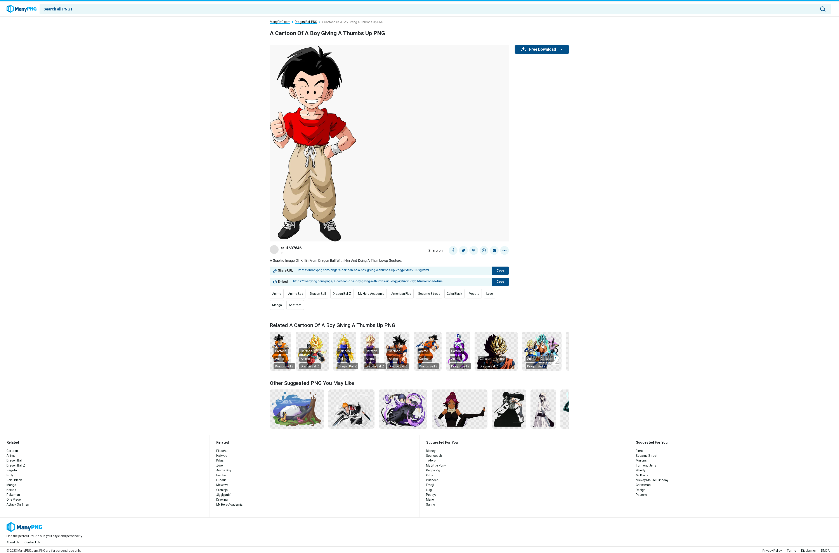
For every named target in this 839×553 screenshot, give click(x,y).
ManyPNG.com (280, 22)
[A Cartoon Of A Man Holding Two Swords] (351, 409)
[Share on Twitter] (463, 250)
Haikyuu (221, 455)
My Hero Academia (371, 293)
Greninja (222, 490)
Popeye (431, 494)
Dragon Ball (318, 293)
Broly (10, 475)
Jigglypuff (223, 494)
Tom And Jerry (646, 465)
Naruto (11, 490)
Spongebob (434, 455)
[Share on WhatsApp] (484, 250)
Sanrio (430, 504)
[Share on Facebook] (453, 250)
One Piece (14, 499)
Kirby (429, 475)
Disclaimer (808, 550)
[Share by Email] (494, 250)
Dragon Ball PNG (306, 22)
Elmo (639, 451)
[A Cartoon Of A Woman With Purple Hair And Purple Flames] (403, 409)
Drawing (222, 499)
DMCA (825, 550)
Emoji (430, 485)
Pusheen (432, 480)
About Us (13, 542)
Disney (430, 451)
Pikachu (221, 451)
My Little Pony (436, 465)
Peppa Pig (433, 470)
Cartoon (280, 351)
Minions (641, 460)
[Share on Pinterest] (473, 250)
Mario (430, 499)
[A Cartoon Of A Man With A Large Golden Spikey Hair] (496, 351)
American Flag (401, 293)
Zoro (219, 465)
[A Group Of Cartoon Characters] (541, 351)
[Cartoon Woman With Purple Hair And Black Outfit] (459, 409)
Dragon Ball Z (342, 293)
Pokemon (13, 494)
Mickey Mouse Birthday (652, 480)
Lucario (221, 480)
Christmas (643, 485)
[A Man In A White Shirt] (543, 409)
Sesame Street (429, 293)
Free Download (542, 49)
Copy (500, 270)
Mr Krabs (642, 475)
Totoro (431, 460)
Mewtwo (222, 485)
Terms (791, 550)
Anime (276, 293)
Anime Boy (295, 293)
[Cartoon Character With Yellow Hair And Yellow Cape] (312, 351)
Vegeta (474, 293)
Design (640, 490)
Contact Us (32, 542)
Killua (220, 460)
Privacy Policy (772, 550)
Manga (277, 305)
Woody (640, 470)
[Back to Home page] (21, 9)
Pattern (641, 494)
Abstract (295, 305)
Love (489, 293)
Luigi (429, 490)
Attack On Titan (18, 504)
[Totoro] (297, 409)
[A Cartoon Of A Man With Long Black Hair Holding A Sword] (509, 409)
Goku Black (454, 293)
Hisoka (221, 475)
